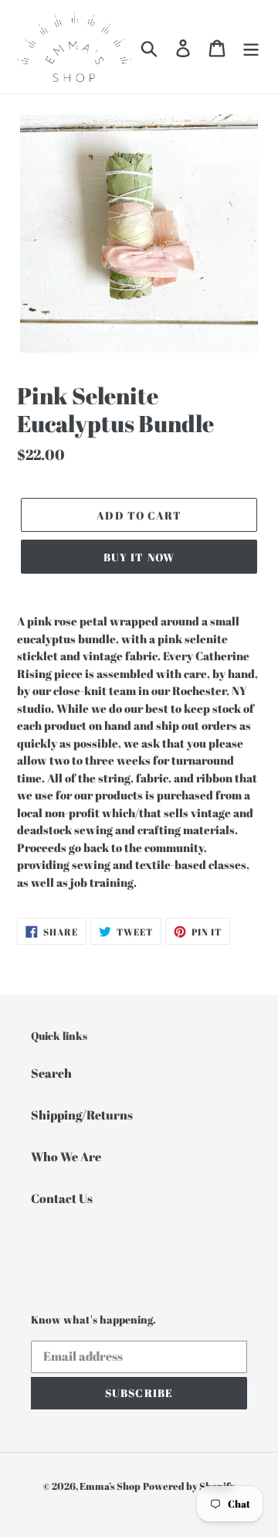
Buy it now (139, 557)
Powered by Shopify (189, 1486)
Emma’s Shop (110, 1486)
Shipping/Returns (82, 1114)
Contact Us (62, 1198)
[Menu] (251, 47)
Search (51, 1073)
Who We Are (66, 1156)
